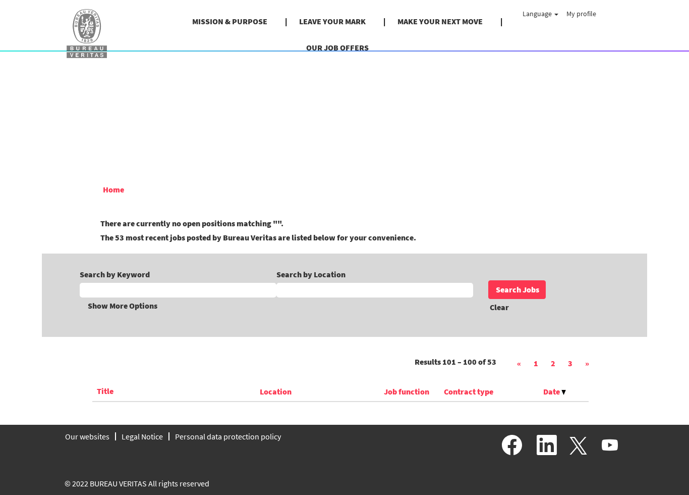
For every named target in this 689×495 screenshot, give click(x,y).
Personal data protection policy (228, 436)
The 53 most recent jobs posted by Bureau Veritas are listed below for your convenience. (258, 237)
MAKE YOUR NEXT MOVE (440, 21)
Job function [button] (406, 391)
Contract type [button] (468, 391)
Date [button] (552, 391)
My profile (581, 13)
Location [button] (276, 391)
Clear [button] (499, 307)
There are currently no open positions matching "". (191, 223)
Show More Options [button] (122, 306)
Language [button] (538, 13)
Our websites (87, 436)
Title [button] (105, 391)
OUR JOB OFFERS (337, 47)
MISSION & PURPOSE (229, 21)
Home (113, 189)
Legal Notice (142, 436)
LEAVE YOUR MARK (332, 21)
